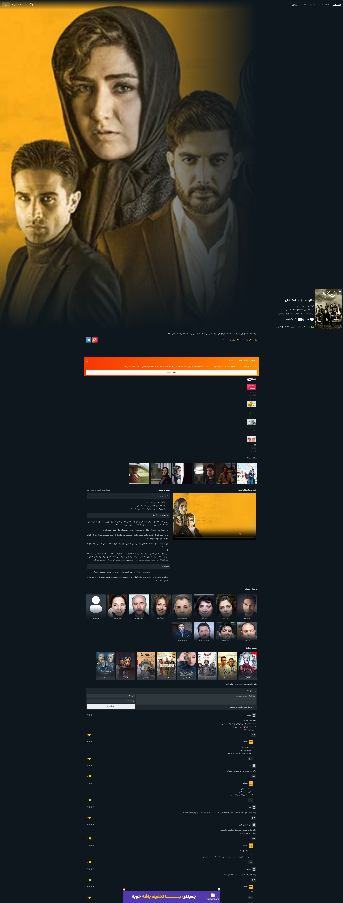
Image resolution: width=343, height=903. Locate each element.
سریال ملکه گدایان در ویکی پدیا (98, 490)
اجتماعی (305, 326)
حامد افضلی (290, 309)
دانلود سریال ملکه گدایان (299, 300)
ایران (293, 326)
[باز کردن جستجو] (31, 4)
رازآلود (299, 326)
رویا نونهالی (299, 313)
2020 (287, 326)
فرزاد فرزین (281, 313)
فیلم (327, 4)
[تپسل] (124, 889)
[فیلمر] (336, 5)
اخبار (303, 4)
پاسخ (253, 735)
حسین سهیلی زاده (300, 306)
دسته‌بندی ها (16, 4)
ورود (6, 4)
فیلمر (255, 684)
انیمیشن (311, 4)
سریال (320, 4)
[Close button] (219, 889)
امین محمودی (302, 309)
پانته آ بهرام (290, 313)
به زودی (295, 4)
